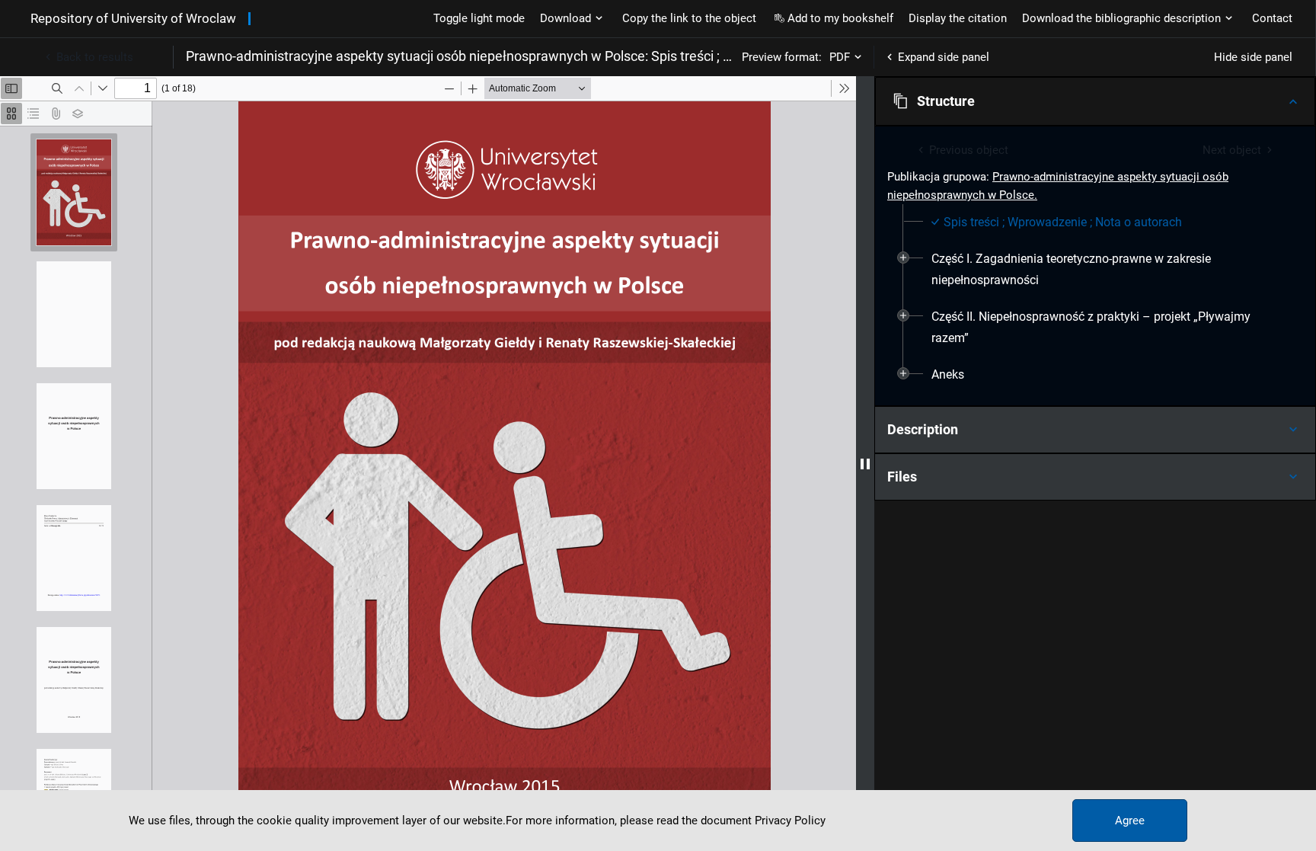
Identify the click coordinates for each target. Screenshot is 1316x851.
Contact (1272, 18)
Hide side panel (1253, 57)
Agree (1130, 820)
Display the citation (958, 18)
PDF (839, 57)
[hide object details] (865, 463)
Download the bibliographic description (1121, 18)
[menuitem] (1056, 222)
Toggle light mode (479, 18)
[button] (1095, 101)
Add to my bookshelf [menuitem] (840, 18)
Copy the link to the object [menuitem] (689, 18)
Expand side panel (943, 57)
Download (565, 18)
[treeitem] (1095, 222)
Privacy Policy (790, 820)
